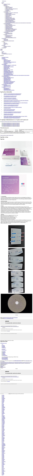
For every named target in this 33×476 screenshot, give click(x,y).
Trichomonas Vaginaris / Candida (10, 18)
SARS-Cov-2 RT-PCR (7, 61)
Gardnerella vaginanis (8, 13)
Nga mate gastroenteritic (7, 23)
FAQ (4, 42)
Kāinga (3, 2)
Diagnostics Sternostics (5, 57)
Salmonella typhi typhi (9, 27)
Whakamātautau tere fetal (9, 33)
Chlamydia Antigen (6, 67)
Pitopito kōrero (4, 38)
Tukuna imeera (2, 365)
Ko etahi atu (5, 34)
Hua (2, 3)
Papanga (3, 361)
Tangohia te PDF (11, 135)
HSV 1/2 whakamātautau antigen (8, 74)
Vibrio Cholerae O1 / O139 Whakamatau (9, 81)
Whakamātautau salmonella (9, 28)
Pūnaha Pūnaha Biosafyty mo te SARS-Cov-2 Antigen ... (11, 103)
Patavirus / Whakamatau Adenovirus (10, 25)
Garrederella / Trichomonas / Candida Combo (12, 12)
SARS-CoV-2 (6, 5)
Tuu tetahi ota (7, 10)
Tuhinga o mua (6, 39)
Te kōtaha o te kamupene (7, 46)
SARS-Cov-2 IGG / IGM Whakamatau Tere (12, 8)
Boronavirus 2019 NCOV (25, 362)
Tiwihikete (3, 346)
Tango (5, 44)
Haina (1, 49)
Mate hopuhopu (4, 64)
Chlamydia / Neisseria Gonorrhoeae (10, 14)
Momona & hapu (6, 32)
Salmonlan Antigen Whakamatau (8, 114)
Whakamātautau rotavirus (9, 26)
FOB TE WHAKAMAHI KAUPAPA (11, 37)
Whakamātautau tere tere (7, 85)
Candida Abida (8, 16)
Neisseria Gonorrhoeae (9, 15)
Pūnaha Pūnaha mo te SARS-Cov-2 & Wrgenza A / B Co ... (12, 101)
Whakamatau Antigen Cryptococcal (10, 21)
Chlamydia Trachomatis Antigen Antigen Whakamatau (10, 317)
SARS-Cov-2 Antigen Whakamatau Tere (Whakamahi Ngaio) (12, 94)
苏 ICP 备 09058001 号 (27, 360)
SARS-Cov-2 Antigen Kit (9, 7)
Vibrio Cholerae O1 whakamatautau (10, 29)
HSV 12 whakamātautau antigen (8, 318)
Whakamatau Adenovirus (7, 78)
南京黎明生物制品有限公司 (18, 360)
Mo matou (3, 45)
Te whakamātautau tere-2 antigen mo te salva (10, 96)
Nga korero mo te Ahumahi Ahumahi (9, 40)
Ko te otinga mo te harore (9, 35)
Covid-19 (3, 345)
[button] (16, 315)
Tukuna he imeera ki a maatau (4, 135)
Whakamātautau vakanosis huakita (8, 71)
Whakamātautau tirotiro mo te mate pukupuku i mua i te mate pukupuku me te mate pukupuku (18, 22)
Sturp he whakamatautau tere (9, 20)
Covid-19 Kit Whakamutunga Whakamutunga (6, 362)
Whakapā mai (4, 47)
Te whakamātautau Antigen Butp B (10, 19)
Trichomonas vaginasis (9, 17)
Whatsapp (1, 366)
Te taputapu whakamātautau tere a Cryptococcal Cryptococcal (12, 112)
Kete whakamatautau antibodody (17, 362)
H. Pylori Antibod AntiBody (9, 31)
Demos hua (5, 43)
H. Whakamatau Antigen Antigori (10, 30)
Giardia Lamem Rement (9, 24)
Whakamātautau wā (6, 88)
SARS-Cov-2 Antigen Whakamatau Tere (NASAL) (11, 105)
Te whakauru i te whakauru (9, 9)
